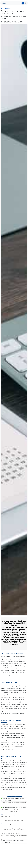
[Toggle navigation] (25, 3)
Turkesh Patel (7, 22)
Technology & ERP (7, 8)
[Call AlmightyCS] (23, 3)
